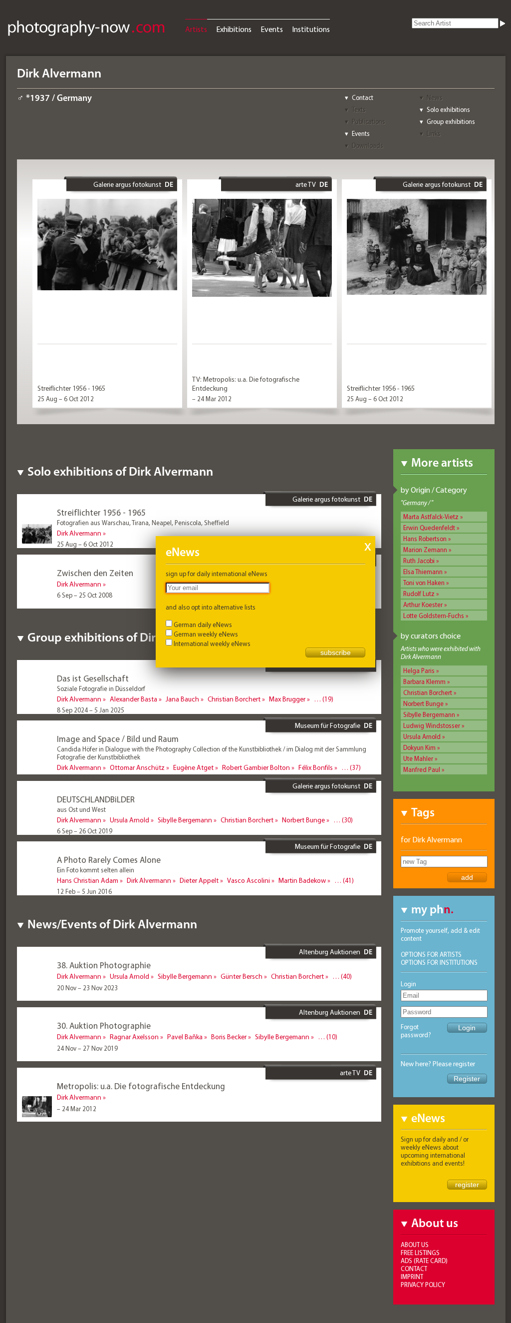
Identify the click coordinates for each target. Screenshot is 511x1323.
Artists (196, 29)
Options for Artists (431, 954)
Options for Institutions (439, 962)
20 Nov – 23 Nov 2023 (87, 988)
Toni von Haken (424, 583)
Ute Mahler (418, 758)
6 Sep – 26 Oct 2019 (84, 831)
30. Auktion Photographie (104, 1025)
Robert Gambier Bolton (256, 767)
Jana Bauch (182, 698)
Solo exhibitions (448, 109)
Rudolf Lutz (419, 594)
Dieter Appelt (199, 880)
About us (415, 1245)
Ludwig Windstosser (431, 725)
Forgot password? (416, 1031)
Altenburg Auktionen (329, 951)
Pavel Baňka (185, 1036)
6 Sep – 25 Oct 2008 (84, 595)
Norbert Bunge (423, 703)
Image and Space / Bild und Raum (118, 738)
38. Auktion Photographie (104, 965)
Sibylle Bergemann (429, 714)
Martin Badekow (302, 880)
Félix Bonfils (315, 767)
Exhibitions (234, 29)
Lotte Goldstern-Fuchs (433, 616)
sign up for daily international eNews (216, 574)
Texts (359, 109)
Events (271, 29)
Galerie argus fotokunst (127, 184)
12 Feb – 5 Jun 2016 (84, 891)
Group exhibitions (451, 121)
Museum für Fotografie (327, 725)
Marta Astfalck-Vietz (431, 517)
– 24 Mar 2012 (212, 399)
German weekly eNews (206, 634)
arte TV (305, 184)
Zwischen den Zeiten (95, 573)
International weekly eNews (212, 644)
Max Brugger (287, 698)
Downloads (367, 145)
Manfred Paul (421, 769)
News (435, 97)
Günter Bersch (241, 976)
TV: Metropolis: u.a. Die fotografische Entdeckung (245, 383)
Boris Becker (229, 1036)
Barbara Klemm (424, 681)
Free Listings (420, 1253)
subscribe (335, 653)
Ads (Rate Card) (424, 1261)
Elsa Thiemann (423, 572)
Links (434, 133)
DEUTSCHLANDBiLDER (96, 799)
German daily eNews (203, 625)
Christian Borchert (427, 692)
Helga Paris (419, 670)
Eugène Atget (193, 767)
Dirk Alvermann (79, 533)
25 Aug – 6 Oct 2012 (65, 399)
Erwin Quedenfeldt (429, 528)
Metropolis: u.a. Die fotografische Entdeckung (141, 1086)
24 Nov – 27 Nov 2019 (87, 1048)
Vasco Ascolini (248, 880)
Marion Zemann (425, 550)
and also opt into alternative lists (211, 607)
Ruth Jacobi (419, 561)
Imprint (412, 1277)
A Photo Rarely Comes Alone (109, 859)
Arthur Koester (423, 605)
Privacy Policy (423, 1285)
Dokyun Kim (419, 747)
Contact (362, 97)
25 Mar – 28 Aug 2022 (87, 778)
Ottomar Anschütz (137, 767)
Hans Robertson (425, 539)
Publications (368, 121)
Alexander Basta (133, 698)
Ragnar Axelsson (134, 1036)
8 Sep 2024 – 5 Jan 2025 (90, 710)
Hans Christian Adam (87, 880)
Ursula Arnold (422, 736)
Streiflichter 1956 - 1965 (71, 388)
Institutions (311, 29)
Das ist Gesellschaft (93, 678)
